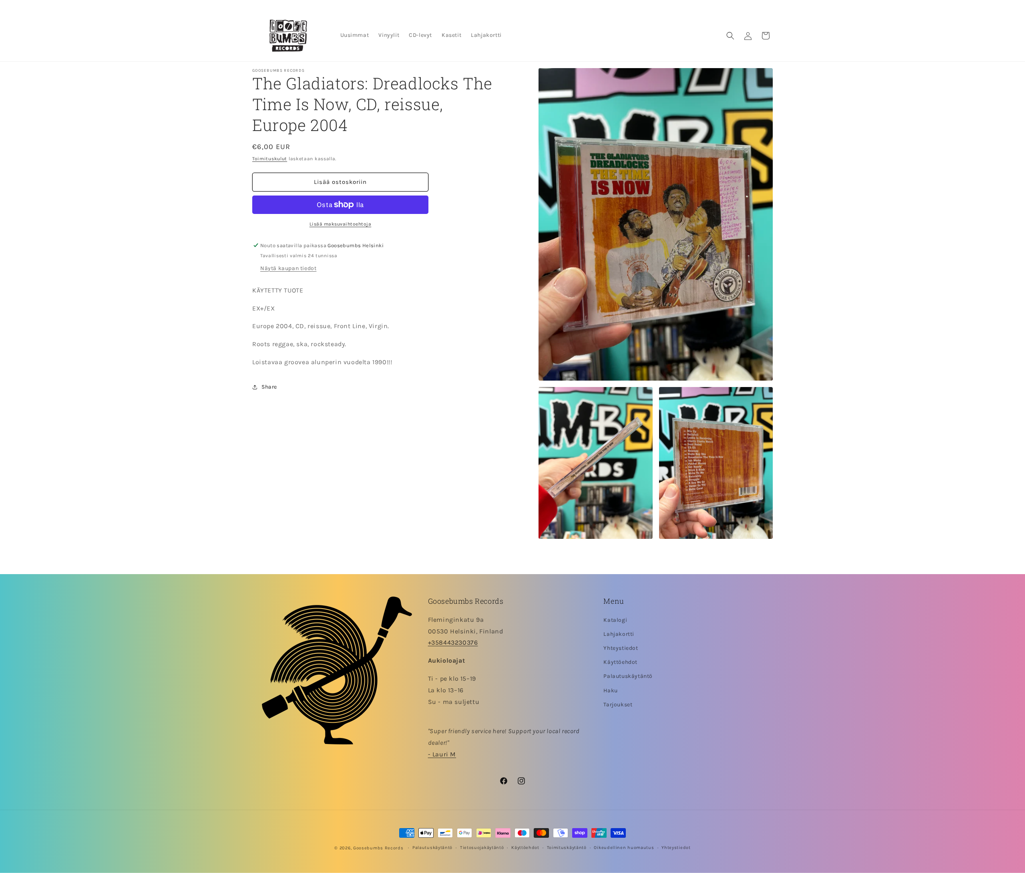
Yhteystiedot (620, 648)
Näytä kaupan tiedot (288, 268)
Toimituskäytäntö (567, 847)
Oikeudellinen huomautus (624, 847)
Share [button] (269, 387)
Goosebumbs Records (378, 848)
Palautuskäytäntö (628, 676)
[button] (730, 35)
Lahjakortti (618, 634)
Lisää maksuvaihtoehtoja (341, 224)
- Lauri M (442, 754)
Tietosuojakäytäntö (482, 847)
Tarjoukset (617, 704)
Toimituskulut (269, 158)
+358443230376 (453, 642)
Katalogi (615, 620)
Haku (610, 690)
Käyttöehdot (620, 662)
